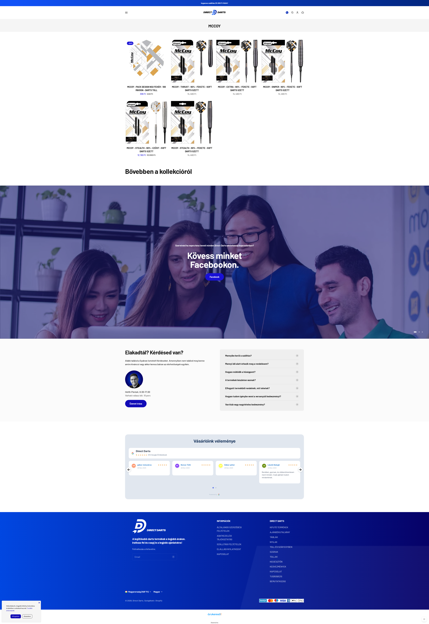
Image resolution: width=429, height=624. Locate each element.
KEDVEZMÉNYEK (278, 566)
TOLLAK (274, 556)
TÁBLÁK (274, 537)
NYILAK (273, 542)
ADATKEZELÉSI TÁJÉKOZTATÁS (224, 537)
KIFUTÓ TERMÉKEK (279, 527)
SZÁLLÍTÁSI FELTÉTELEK (229, 544)
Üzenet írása (136, 403)
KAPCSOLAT (223, 554)
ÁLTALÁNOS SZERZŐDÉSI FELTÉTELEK (229, 529)
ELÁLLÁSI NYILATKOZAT (229, 549)
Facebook (214, 277)
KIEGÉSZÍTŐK (276, 561)
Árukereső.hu (214, 622)
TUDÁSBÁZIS (276, 576)
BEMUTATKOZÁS (278, 581)
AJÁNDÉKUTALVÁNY (280, 532)
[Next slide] (300, 469)
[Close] (39, 602)
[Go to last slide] (128, 469)
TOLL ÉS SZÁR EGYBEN (281, 547)
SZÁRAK (274, 551)
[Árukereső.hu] (214, 615)
